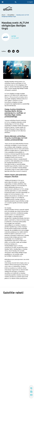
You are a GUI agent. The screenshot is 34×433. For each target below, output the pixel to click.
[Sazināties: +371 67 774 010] (31, 388)
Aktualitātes (10, 15)
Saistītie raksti (13, 292)
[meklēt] (15, 2)
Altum (3, 15)
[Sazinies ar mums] (31, 395)
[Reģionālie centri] (31, 392)
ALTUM (13, 36)
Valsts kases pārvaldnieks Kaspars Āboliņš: (15, 175)
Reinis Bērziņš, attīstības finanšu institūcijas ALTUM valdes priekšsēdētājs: (16, 138)
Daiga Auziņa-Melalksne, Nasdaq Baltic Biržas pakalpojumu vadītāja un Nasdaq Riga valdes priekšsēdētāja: (15, 113)
